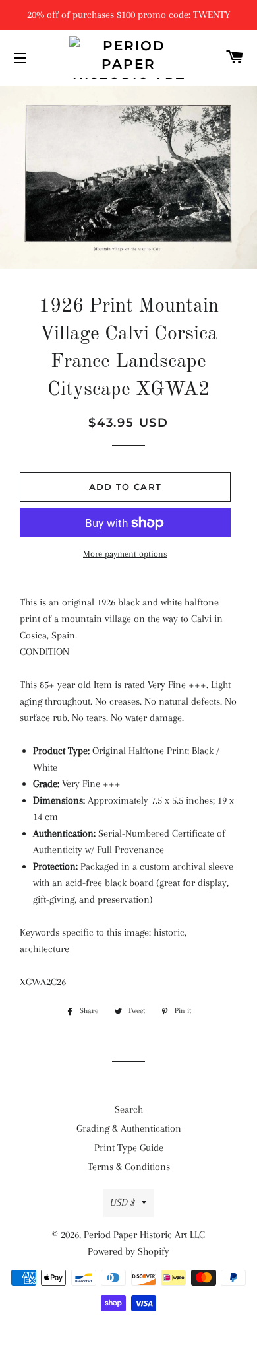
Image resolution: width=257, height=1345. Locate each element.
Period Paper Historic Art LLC (144, 1235)
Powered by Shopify (128, 1251)
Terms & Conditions (129, 1167)
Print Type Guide (128, 1148)
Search (129, 1109)
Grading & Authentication (128, 1128)
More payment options (125, 554)
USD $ (122, 1202)
